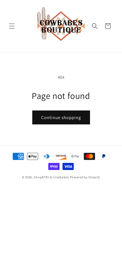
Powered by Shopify (85, 177)
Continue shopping (61, 117)
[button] (11, 26)
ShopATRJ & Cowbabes (51, 177)
